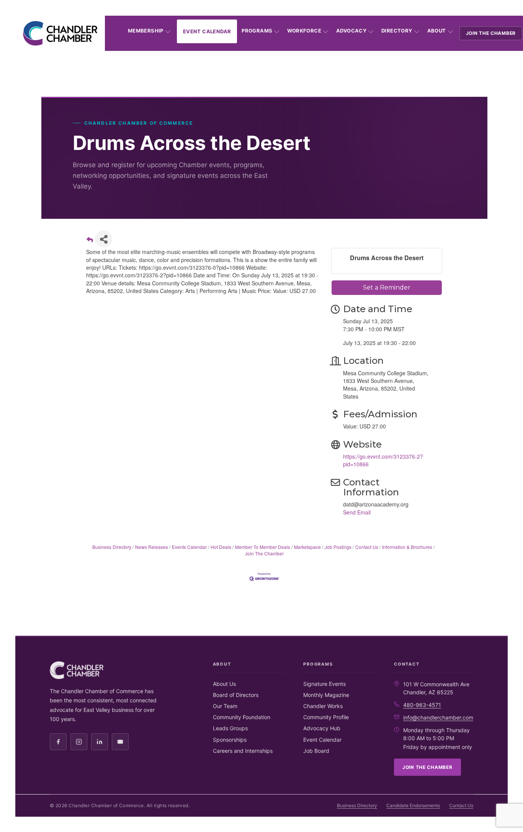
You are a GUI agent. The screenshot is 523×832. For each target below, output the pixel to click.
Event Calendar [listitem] (322, 739)
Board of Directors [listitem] (235, 695)
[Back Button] (90, 241)
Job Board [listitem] (316, 750)
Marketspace (307, 547)
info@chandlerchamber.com (438, 717)
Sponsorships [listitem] (230, 739)
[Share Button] (103, 238)
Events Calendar (189, 547)
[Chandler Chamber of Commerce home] (60, 33)
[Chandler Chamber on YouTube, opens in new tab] (120, 741)
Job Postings (338, 547)
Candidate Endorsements (413, 805)
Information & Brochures (407, 547)
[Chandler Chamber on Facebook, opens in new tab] (58, 741)
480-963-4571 (422, 705)
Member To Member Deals (262, 547)
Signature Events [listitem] (324, 684)
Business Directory (111, 547)
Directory (396, 31)
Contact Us (366, 547)
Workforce (304, 31)
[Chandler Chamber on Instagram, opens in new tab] (78, 741)
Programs (257, 31)
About (436, 31)
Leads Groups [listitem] (230, 728)
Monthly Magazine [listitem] (326, 695)
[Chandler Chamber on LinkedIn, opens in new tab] (99, 741)
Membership (145, 31)
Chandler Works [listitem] (323, 706)
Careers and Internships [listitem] (243, 750)
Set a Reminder (386, 287)
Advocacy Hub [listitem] (321, 728)
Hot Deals (221, 547)
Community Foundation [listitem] (241, 717)
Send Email (357, 512)
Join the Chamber (491, 33)
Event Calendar (207, 31)
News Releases (151, 547)
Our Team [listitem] (225, 706)
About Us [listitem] (224, 684)
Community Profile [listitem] (326, 717)
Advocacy (351, 31)
